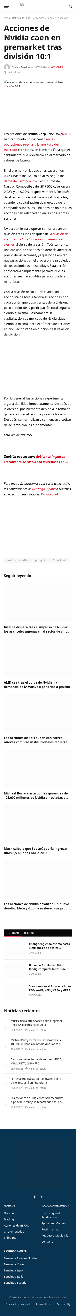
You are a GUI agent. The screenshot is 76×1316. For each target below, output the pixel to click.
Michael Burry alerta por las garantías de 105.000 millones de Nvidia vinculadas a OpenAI (36, 797)
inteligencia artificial (18, 560)
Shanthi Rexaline (21, 67)
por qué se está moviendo (51, 560)
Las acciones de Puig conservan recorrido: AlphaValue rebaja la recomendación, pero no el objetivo (37, 1102)
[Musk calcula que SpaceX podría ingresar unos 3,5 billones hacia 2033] (38, 824)
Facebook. (52, 494)
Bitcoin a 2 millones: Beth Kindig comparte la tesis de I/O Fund (50, 969)
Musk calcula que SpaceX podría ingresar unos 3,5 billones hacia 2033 (36, 850)
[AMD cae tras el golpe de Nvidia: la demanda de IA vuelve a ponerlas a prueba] (38, 658)
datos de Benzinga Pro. (21, 181)
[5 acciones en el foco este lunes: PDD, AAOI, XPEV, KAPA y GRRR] (15, 991)
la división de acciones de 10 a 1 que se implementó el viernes (36, 239)
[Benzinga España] (37, 6)
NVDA (66, 134)
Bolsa (50, 18)
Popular (13, 933)
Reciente (30, 933)
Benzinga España (44, 489)
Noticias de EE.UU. (22, 18)
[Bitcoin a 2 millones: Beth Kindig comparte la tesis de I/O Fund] (15, 970)
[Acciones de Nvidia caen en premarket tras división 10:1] (38, 102)
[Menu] (6, 6)
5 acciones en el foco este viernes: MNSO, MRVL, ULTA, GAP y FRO (36, 1061)
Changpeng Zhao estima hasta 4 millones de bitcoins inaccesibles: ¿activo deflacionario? (49, 950)
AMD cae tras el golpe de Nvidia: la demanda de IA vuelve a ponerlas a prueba (37, 684)
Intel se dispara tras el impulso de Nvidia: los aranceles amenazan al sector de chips (36, 629)
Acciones (39, 18)
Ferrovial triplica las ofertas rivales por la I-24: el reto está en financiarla (37, 1080)
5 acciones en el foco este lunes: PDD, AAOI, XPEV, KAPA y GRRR (50, 988)
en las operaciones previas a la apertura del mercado (31, 144)
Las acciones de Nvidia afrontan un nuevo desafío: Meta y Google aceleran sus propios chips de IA (38, 908)
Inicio (7, 18)
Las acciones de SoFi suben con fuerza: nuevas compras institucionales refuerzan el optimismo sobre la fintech (37, 742)
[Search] (70, 6)
